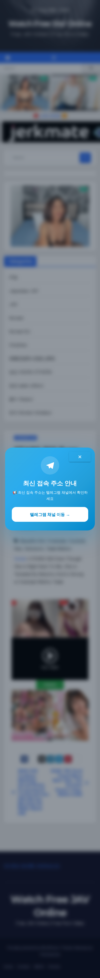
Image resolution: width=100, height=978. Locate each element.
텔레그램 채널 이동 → (50, 514)
